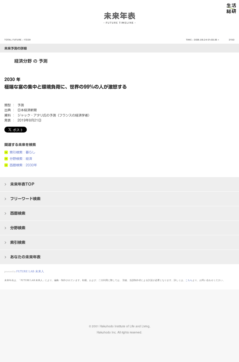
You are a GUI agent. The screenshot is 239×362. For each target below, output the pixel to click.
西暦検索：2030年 (23, 165)
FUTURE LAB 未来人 (30, 271)
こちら (188, 280)
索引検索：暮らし (22, 152)
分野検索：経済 (21, 158)
